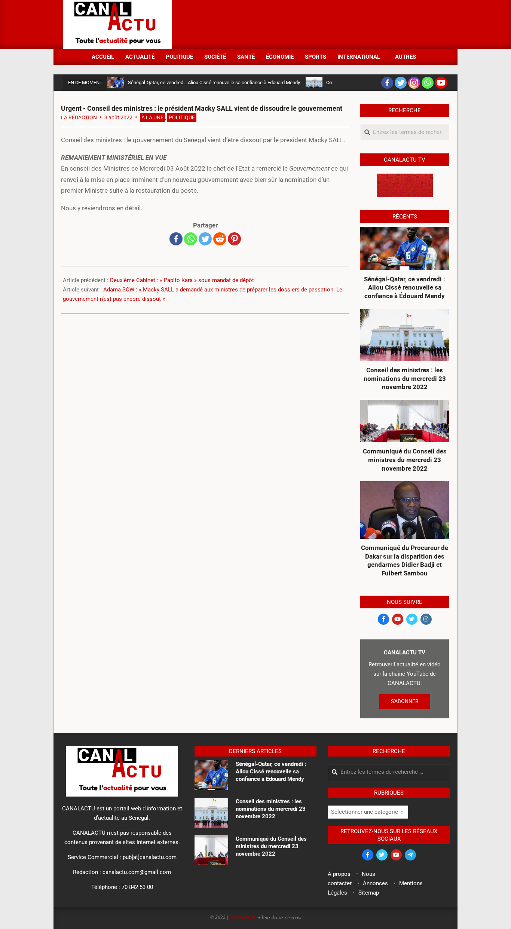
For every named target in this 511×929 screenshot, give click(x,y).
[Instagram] (414, 83)
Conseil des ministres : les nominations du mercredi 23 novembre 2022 (405, 378)
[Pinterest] (234, 238)
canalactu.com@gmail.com (136, 872)
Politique (182, 117)
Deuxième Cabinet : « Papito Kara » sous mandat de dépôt (182, 280)
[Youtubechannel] (441, 83)
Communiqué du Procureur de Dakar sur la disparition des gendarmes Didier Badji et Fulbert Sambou (404, 560)
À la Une (152, 117)
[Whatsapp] (428, 83)
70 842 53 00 (137, 887)
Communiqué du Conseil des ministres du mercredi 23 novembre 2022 (405, 459)
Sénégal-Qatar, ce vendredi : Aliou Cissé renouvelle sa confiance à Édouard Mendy (214, 82)
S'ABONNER (405, 701)
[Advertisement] (312, 24)
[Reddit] (219, 238)
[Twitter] (401, 83)
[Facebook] (387, 83)
